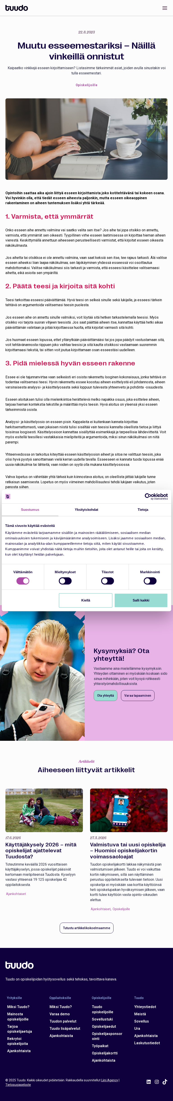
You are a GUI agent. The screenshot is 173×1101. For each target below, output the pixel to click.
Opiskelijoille (87, 85)
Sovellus (141, 1021)
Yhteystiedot (145, 1007)
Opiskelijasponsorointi (107, 1036)
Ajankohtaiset (16, 894)
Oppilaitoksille (60, 998)
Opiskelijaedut (104, 1026)
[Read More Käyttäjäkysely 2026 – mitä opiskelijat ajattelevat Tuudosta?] (44, 810)
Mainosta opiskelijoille (18, 1016)
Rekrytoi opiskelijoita (17, 1041)
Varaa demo (60, 1014)
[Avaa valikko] (164, 8)
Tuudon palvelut (63, 1021)
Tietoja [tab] (143, 509)
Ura (137, 1028)
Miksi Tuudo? (18, 1007)
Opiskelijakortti (105, 1053)
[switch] (65, 581)
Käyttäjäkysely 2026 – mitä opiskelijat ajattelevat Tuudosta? (41, 850)
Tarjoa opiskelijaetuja (19, 1029)
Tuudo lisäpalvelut (65, 1028)
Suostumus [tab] (30, 509)
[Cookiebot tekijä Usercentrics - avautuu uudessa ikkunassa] (148, 496)
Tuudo (139, 998)
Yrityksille (14, 998)
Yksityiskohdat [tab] (86, 509)
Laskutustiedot (147, 1043)
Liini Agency (109, 1080)
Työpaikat (100, 1046)
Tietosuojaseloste (18, 1085)
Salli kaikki (141, 600)
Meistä (140, 1014)
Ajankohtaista (19, 1051)
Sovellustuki (102, 1019)
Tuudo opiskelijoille (102, 1009)
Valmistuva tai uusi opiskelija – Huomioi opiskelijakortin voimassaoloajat (128, 850)
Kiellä (85, 600)
